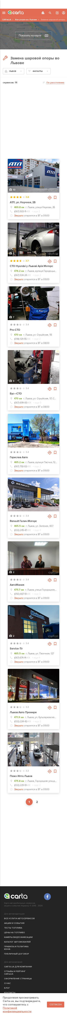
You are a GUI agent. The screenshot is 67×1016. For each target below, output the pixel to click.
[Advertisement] (33, 4)
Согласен (56, 1004)
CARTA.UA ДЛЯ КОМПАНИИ (18, 966)
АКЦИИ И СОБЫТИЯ (14, 923)
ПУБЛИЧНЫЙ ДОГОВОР (16, 954)
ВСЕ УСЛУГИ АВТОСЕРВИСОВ (19, 918)
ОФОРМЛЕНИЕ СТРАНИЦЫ (18, 978)
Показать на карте (30, 35)
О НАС (7, 983)
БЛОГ (7, 988)
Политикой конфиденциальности (17, 1009)
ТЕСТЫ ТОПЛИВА (13, 928)
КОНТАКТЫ (9, 992)
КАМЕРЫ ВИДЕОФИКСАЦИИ (18, 937)
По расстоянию (55, 82)
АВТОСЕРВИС (57, 12)
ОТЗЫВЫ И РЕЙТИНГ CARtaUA (15, 972)
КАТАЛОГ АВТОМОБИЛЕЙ (17, 942)
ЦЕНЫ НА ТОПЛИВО (14, 932)
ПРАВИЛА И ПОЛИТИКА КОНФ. (16, 948)
